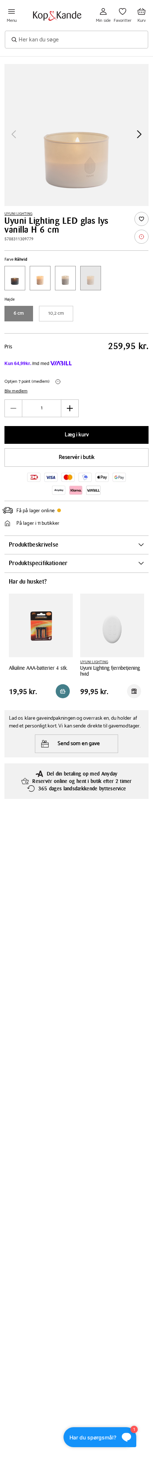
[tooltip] (141, 236)
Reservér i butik (77, 457)
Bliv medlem (15, 391)
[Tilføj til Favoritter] (141, 219)
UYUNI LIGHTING (18, 214)
